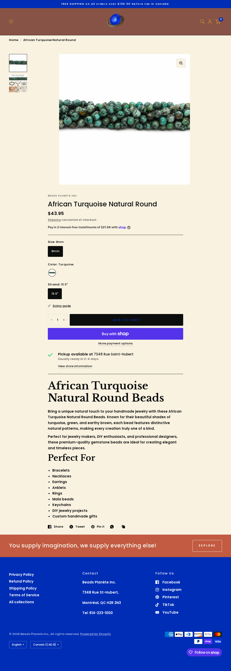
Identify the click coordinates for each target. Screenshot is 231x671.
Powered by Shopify (95, 634)
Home (13, 40)
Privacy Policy (21, 574)
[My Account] (210, 21)
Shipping (54, 220)
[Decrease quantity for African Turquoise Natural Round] (51, 319)
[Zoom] (180, 63)
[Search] (202, 21)
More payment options (115, 343)
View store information (75, 366)
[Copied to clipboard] (124, 527)
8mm (55, 251)
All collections (21, 602)
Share (58, 527)
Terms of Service (24, 595)
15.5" (54, 293)
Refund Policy (21, 581)
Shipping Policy (23, 588)
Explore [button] (207, 545)
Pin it (100, 527)
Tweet (80, 527)
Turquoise (52, 273)
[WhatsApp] (113, 527)
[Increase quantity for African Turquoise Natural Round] (63, 319)
